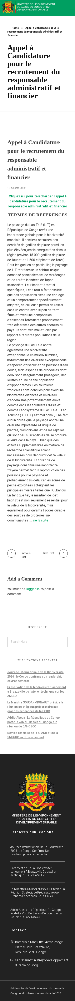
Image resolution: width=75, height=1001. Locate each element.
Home (15, 28)
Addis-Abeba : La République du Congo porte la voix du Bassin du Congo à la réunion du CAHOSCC (33, 722)
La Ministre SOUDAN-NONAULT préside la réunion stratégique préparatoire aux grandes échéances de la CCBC (35, 707)
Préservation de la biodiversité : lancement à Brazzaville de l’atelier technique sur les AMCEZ (36, 691)
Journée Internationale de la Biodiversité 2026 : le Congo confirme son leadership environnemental (35, 676)
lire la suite (40, 520)
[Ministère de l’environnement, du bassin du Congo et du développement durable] (29, 7)
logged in (33, 589)
